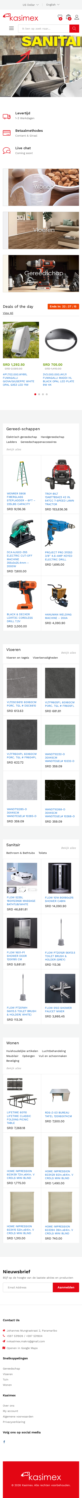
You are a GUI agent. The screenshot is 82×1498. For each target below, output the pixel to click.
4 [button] (47, 394)
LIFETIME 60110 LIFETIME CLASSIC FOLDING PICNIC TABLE (19, 1117)
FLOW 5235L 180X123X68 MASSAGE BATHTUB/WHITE (21, 901)
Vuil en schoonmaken (53, 1056)
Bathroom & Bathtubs (20, 853)
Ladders (11, 442)
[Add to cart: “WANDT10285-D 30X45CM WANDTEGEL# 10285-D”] (12, 803)
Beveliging (12, 1060)
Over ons (8, 1405)
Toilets (43, 853)
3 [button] (43, 394)
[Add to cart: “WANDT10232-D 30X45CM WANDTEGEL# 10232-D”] (50, 747)
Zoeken (74, 29)
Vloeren (13, 649)
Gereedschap (11, 1368)
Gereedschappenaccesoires (38, 442)
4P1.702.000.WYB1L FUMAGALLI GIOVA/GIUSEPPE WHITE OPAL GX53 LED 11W (18, 379)
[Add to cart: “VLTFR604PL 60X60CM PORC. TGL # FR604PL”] (12, 747)
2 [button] (39, 394)
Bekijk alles (13, 449)
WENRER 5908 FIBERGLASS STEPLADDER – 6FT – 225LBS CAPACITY (21, 499)
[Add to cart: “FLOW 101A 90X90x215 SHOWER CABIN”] (50, 891)
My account (10, 1410)
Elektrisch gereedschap (21, 437)
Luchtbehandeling (54, 1051)
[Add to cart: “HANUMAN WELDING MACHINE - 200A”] (50, 608)
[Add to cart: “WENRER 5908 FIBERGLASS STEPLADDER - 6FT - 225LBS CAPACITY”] (12, 487)
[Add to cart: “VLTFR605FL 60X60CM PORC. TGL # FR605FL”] (50, 696)
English (51, 4)
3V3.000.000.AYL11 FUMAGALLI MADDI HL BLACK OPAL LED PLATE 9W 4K (58, 379)
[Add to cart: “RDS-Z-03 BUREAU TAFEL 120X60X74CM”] (50, 1106)
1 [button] (35, 394)
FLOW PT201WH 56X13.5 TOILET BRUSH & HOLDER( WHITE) (21, 1011)
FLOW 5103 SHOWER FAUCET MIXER (58, 1009)
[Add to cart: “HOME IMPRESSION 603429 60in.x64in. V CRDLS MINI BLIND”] (50, 1165)
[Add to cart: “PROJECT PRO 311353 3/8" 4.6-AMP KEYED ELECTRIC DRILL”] (50, 546)
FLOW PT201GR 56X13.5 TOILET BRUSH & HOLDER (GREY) (60, 956)
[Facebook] (4, 1442)
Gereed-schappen (23, 429)
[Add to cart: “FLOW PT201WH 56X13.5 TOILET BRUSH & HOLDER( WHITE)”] (12, 1001)
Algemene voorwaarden (18, 1416)
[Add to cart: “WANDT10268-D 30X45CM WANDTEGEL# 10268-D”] (50, 803)
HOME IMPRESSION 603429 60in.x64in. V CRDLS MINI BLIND (59, 1175)
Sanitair (13, 844)
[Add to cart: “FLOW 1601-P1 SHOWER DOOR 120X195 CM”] (12, 946)
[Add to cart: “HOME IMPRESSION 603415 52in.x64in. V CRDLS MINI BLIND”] (12, 1220)
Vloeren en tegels (17, 657)
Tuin (5, 1379)
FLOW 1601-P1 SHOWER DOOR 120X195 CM (17, 956)
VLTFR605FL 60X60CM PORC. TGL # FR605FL (60, 704)
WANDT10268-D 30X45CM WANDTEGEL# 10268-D (60, 813)
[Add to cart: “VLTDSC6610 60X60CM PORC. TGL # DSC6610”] (12, 696)
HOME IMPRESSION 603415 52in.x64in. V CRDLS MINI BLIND (20, 1230)
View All (8, 313)
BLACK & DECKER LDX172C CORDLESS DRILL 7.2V (20, 618)
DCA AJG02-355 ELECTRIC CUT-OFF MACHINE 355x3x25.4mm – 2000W (19, 559)
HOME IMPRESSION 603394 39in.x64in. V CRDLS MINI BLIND (59, 1230)
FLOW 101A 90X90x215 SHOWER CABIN (59, 899)
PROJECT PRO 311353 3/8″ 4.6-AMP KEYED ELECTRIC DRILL (58, 556)
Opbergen (28, 1056)
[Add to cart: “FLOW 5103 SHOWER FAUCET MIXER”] (50, 1001)
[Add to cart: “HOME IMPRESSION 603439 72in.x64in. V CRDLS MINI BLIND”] (12, 1164)
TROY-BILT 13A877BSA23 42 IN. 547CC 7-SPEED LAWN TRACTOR (59, 499)
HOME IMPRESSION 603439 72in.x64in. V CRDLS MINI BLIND (21, 1174)
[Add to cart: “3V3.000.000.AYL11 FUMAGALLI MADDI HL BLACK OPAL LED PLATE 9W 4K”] (51, 356)
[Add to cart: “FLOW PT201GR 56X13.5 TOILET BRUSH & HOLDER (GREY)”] (50, 946)
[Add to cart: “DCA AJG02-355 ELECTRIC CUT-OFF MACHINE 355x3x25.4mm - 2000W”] (12, 546)
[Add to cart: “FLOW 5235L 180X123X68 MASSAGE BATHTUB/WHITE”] (12, 891)
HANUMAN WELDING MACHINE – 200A (58, 616)
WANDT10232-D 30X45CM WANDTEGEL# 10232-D (59, 758)
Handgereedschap (52, 437)
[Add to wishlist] (29, 356)
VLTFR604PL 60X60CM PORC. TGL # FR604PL (22, 755)
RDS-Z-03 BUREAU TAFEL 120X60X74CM (58, 1114)
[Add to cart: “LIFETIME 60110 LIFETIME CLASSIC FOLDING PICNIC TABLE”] (12, 1106)
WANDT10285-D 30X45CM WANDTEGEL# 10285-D (21, 813)
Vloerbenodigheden (45, 657)
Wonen (12, 1043)
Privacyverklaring (14, 1421)
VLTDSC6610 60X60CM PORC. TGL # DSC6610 (21, 704)
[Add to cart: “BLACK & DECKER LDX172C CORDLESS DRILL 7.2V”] (12, 608)
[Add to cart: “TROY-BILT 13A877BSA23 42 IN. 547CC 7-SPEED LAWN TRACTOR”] (50, 487)
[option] (21, 355)
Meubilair (12, 1056)
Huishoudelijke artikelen (22, 1051)
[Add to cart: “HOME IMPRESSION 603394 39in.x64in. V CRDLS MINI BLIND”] (50, 1220)
